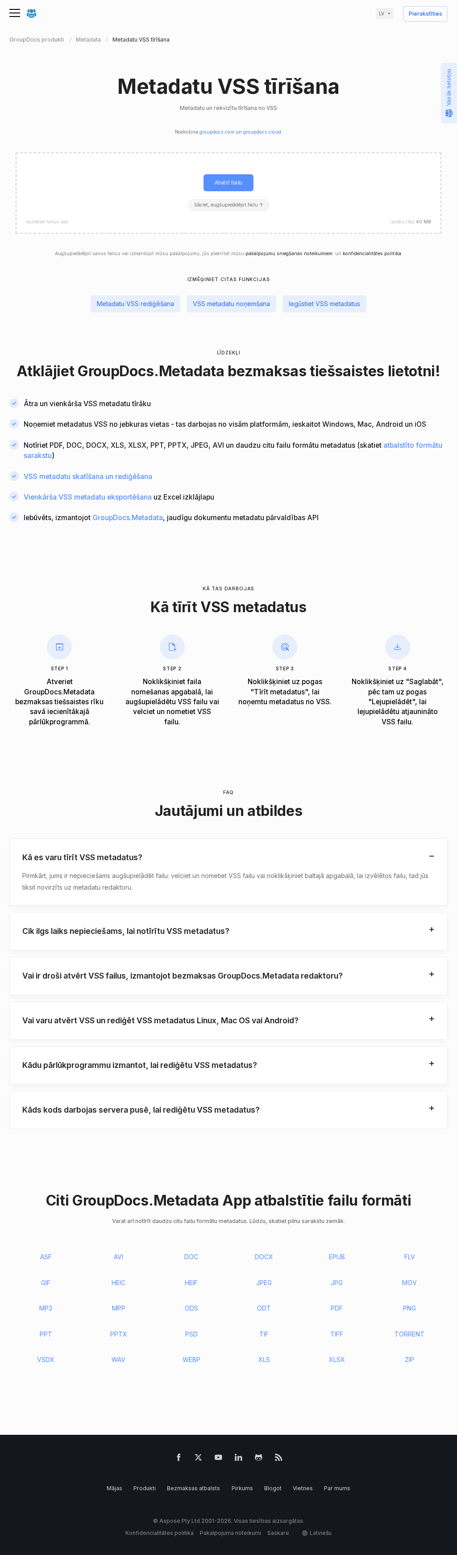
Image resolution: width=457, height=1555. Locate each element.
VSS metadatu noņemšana (231, 303)
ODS (191, 1308)
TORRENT (409, 1334)
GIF (45, 1282)
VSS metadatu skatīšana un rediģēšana (88, 476)
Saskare (278, 1533)
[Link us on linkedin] (238, 1459)
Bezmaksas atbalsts (193, 1488)
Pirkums (242, 1488)
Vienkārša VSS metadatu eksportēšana (88, 497)
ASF (46, 1257)
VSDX (45, 1359)
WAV (118, 1359)
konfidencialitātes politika (372, 253)
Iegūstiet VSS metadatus (324, 303)
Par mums (337, 1488)
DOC (191, 1257)
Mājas (114, 1488)
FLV (409, 1257)
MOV (409, 1282)
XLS (264, 1359)
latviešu (321, 1533)
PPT (46, 1334)
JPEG (264, 1282)
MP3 (45, 1308)
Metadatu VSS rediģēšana (135, 303)
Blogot (273, 1488)
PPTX (118, 1334)
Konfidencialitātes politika (159, 1533)
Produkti (144, 1488)
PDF (337, 1308)
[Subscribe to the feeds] (279, 1459)
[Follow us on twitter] (198, 1459)
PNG (409, 1308)
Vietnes (303, 1488)
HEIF (191, 1282)
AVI (118, 1257)
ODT (264, 1308)
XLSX (337, 1359)
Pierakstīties (425, 14)
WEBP (191, 1359)
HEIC (118, 1282)
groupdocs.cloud (262, 132)
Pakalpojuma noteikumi (230, 1533)
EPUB (337, 1257)
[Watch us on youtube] (218, 1459)
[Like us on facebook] (179, 1459)
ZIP (409, 1359)
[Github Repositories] (258, 1459)
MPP (118, 1308)
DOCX (264, 1257)
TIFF (336, 1334)
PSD (191, 1334)
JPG (337, 1282)
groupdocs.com (216, 132)
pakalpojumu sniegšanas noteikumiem (288, 253)
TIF (264, 1334)
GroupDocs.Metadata (151, 371)
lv (381, 14)
